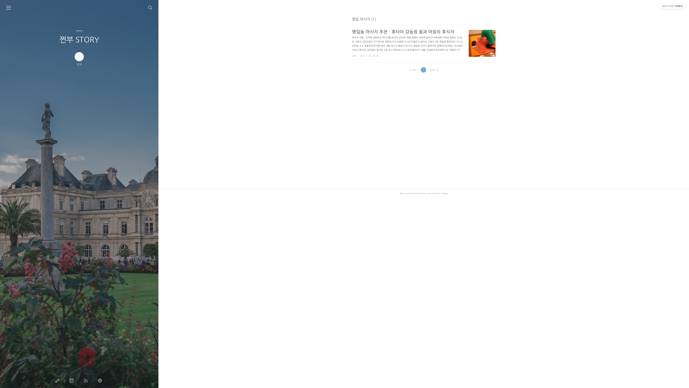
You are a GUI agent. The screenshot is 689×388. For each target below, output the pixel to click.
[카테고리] (8, 7)
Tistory (444, 193)
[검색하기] (150, 8)
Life (354, 56)
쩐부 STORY (79, 39)
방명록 (72, 380)
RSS (86, 380)
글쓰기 (58, 380)
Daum (423, 193)
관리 (100, 380)
